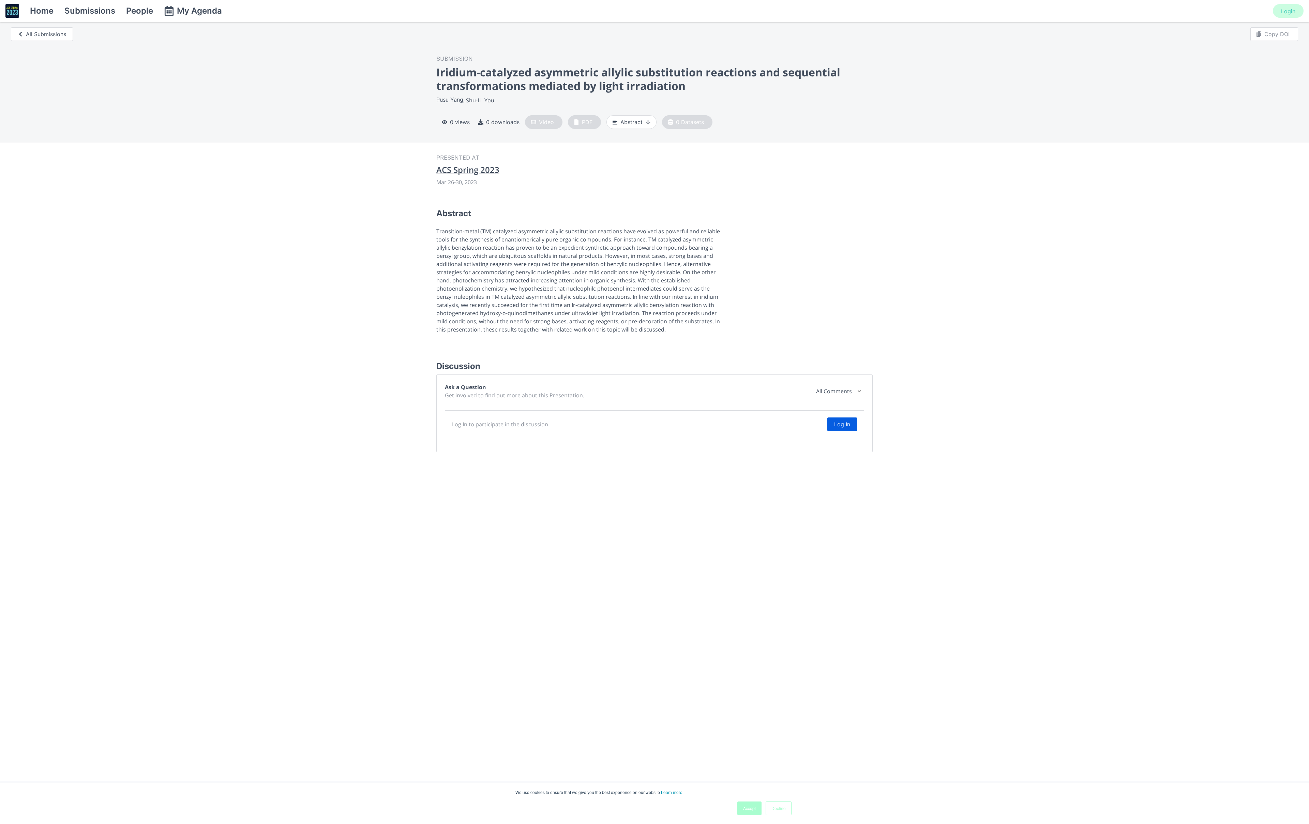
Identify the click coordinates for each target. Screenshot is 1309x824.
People (139, 11)
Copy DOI (1277, 34)
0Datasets (690, 122)
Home (42, 11)
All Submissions (46, 34)
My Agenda (199, 11)
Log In (842, 424)
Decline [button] (778, 808)
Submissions (89, 11)
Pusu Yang (449, 99)
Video (546, 122)
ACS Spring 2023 (467, 169)
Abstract (631, 122)
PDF (587, 122)
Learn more (671, 792)
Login (1288, 11)
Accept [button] (749, 808)
